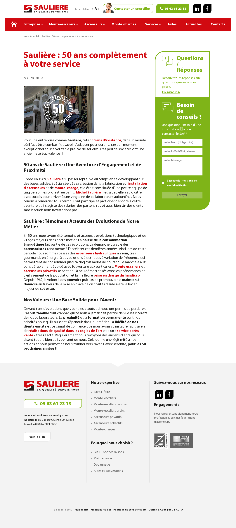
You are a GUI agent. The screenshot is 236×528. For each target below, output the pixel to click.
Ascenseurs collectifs (108, 423)
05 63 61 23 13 (55, 404)
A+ (96, 9)
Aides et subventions (108, 471)
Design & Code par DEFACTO (166, 509)
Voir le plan (37, 437)
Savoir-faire (102, 392)
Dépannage (102, 465)
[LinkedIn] (197, 8)
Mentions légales (101, 509)
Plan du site (81, 509)
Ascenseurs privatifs (108, 417)
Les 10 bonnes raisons (109, 452)
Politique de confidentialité (130, 509)
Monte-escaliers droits (109, 411)
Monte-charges (104, 429)
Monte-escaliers (105, 398)
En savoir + (171, 92)
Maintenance (103, 458)
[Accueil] (14, 25)
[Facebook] (207, 8)
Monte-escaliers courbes (111, 404)
